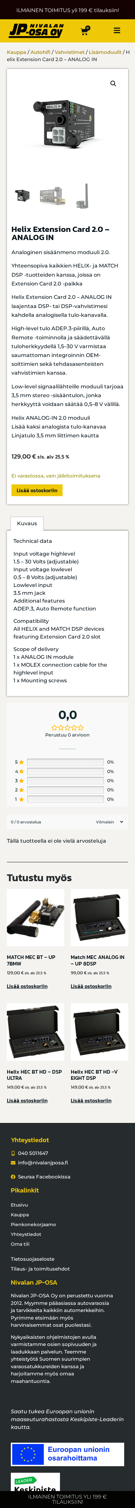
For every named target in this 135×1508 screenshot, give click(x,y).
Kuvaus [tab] (27, 523)
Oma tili (20, 1244)
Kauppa (16, 52)
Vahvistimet (70, 52)
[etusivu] (36, 31)
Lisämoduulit (105, 52)
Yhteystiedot (26, 1234)
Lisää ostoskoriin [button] (27, 986)
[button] (113, 83)
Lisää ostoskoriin (37, 490)
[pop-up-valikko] (117, 30)
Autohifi (40, 52)
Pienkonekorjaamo (33, 1224)
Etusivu (19, 1205)
